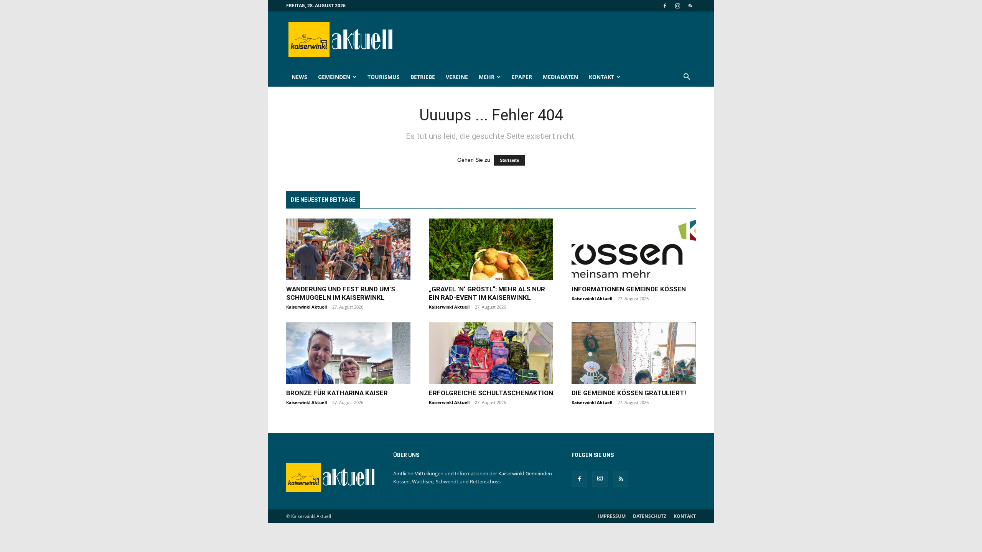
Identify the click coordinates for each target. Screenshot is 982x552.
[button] (686, 77)
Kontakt (601, 76)
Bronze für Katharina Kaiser (337, 393)
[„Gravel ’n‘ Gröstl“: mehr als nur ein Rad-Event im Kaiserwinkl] (491, 249)
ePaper (522, 76)
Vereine (457, 76)
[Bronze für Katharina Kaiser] (348, 353)
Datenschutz (649, 516)
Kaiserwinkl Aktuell (306, 307)
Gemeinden (334, 76)
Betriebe (422, 76)
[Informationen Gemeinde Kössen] (634, 249)
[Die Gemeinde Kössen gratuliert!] (634, 353)
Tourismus (383, 76)
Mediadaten (560, 76)
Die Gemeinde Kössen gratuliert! (629, 393)
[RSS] (690, 6)
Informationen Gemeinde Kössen (629, 289)
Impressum (612, 516)
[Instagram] (677, 6)
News (299, 76)
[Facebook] (665, 6)
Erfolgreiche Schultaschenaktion (491, 393)
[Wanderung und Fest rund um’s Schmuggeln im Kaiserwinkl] (348, 249)
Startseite (509, 160)
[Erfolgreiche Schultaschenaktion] (491, 353)
